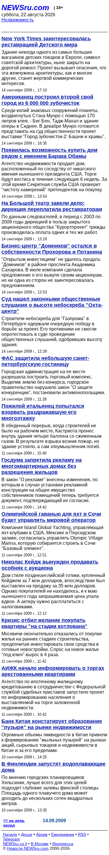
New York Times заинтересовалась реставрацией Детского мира (46, 42)
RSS (82, 834)
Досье (26, 834)
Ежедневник (62, 834)
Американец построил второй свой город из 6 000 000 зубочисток (47, 100)
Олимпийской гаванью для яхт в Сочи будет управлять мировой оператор (51, 517)
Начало (10, 834)
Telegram (11, 839)
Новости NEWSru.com (28, 848)
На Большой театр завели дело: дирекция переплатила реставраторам (51, 206)
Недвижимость (17, 19)
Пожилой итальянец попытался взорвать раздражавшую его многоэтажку (42, 412)
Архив (41, 834)
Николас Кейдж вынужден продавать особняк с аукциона (49, 565)
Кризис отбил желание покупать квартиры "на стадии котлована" (44, 623)
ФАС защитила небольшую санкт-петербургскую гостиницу (45, 361)
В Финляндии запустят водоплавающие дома (53, 767)
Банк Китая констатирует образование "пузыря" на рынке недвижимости (51, 724)
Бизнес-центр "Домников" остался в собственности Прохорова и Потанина (51, 249)
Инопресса (62, 843)
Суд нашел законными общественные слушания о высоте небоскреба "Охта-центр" (52, 305)
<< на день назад (14, 822)
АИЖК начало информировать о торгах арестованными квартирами (52, 671)
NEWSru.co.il (15, 843)
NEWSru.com (25, 7)
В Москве (40, 843)
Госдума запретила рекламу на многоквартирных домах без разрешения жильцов (41, 466)
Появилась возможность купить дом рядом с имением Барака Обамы (49, 153)
